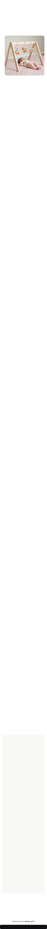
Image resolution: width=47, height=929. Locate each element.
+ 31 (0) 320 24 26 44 (20, 499)
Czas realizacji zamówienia (15, 794)
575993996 (16, 526)
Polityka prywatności (13, 838)
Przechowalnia (10, 859)
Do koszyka (21, 429)
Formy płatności (11, 805)
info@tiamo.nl (17, 502)
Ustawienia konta (11, 863)
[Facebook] (6, 782)
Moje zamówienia (11, 856)
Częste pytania (10, 834)
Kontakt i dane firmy (12, 881)
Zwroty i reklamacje (12, 813)
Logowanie (9, 852)
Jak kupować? (10, 827)
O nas (6, 877)
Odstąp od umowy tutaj (14, 816)
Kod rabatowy (10, 802)
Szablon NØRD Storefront (23, 920)
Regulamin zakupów (12, 842)
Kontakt (7, 885)
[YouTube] (17, 782)
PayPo (7, 831)
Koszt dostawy (10, 809)
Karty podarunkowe (12, 798)
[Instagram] (11, 782)
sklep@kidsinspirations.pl (23, 529)
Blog (6, 888)
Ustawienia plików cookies (15, 867)
